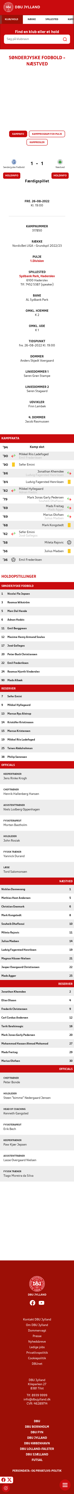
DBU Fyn (37, 1432)
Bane (37, 295)
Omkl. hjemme (37, 311)
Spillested (37, 272)
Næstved (60, 167)
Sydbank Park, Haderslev (37, 276)
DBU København (37, 1443)
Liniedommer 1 (37, 371)
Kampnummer (37, 226)
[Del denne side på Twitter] (9, 1480)
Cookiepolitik (37, 1358)
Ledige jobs (37, 1347)
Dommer (37, 356)
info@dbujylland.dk (37, 1399)
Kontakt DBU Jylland (37, 1319)
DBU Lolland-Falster (37, 1449)
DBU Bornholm (37, 1426)
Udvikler (37, 402)
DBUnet (37, 1364)
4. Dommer (37, 417)
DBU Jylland (37, 1438)
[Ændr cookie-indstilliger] (6, 1488)
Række (37, 241)
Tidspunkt (37, 341)
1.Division (37, 261)
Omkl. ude (37, 326)
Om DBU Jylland (37, 1325)
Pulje (37, 257)
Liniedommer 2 (37, 387)
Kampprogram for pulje (47, 134)
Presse (37, 1336)
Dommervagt (37, 1330)
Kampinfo (18, 134)
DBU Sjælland (37, 1454)
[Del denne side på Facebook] (3, 1480)
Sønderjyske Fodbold (14, 167)
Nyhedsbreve (37, 1341)
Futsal (37, 1460)
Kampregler (37, 142)
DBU (37, 1421)
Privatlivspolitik (37, 1352)
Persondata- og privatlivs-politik (37, 1471)
